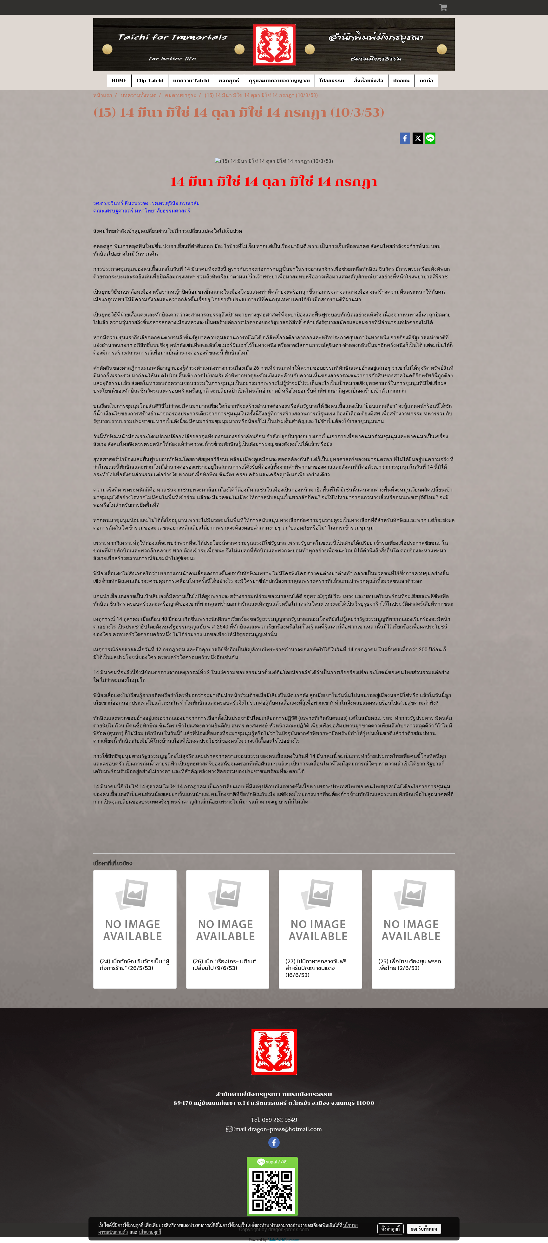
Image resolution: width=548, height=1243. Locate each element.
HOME (119, 80)
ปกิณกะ (401, 80)
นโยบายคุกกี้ (150, 1232)
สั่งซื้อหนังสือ (368, 80)
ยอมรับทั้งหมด (424, 1229)
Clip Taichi (149, 80)
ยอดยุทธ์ (229, 80)
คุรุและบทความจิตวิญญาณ (279, 80)
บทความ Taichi (191, 80)
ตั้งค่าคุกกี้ (391, 1229)
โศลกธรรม (332, 80)
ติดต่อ (426, 80)
